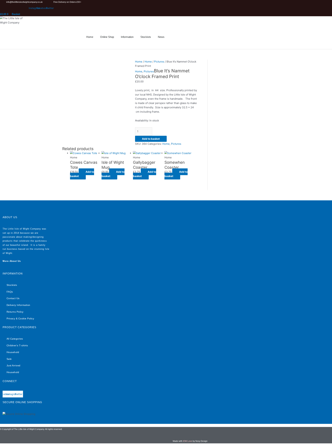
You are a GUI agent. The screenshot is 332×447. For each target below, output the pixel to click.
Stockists (145, 36)
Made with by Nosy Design (190, 441)
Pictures (159, 61)
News (161, 36)
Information (127, 36)
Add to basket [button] (82, 174)
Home (89, 36)
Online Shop (107, 36)
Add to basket (151, 138)
